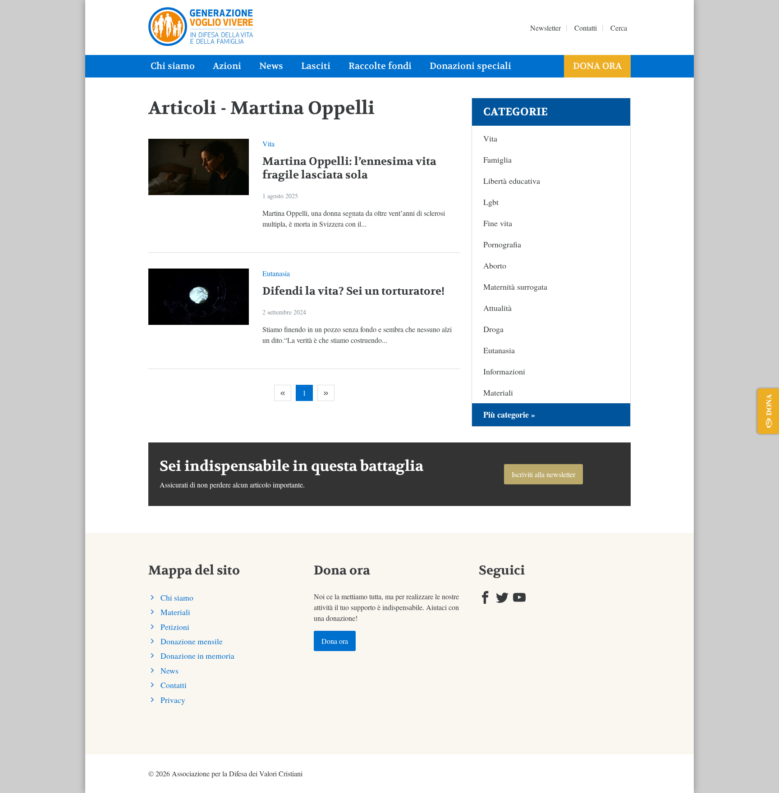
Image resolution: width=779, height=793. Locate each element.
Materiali (498, 392)
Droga (493, 329)
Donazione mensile (191, 641)
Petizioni (174, 626)
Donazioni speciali (470, 66)
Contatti (585, 27)
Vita (268, 143)
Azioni (227, 66)
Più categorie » (509, 414)
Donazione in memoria (197, 655)
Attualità (497, 307)
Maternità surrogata (515, 286)
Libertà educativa (511, 180)
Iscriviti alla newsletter (543, 474)
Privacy (172, 699)
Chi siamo (173, 66)
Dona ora (597, 66)
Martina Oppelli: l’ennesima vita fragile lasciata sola (349, 168)
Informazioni (504, 371)
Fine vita (497, 223)
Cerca (618, 27)
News (271, 66)
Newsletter (545, 27)
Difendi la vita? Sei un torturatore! (353, 291)
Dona (768, 404)
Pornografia (502, 244)
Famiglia (497, 159)
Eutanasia (276, 273)
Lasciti (315, 66)
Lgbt (491, 201)
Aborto (494, 265)
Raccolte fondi (380, 66)
